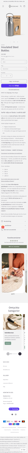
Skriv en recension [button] (14, 246)
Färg (2, 65)
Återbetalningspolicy (22, 427)
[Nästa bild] (19, 353)
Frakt (6, 56)
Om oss (5, 366)
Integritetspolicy (7, 429)
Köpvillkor (5, 379)
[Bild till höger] (17, 42)
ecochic (6, 427)
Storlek (2, 59)
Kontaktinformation (15, 432)
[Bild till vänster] (10, 42)
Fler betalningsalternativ (14, 89)
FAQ (4, 386)
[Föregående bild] (8, 353)
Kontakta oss (6, 369)
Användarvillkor (16, 429)
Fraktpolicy (23, 429)
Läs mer (8, 343)
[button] (3, 6)
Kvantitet (3, 72)
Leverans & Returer (8, 383)
